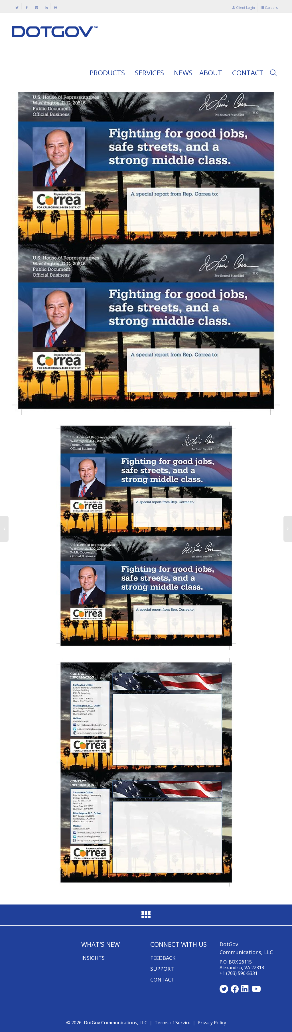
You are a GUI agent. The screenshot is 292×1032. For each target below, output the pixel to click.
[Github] (55, 7)
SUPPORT (162, 968)
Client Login (245, 7)
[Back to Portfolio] (146, 916)
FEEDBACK (162, 957)
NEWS (183, 72)
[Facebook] (26, 7)
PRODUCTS (108, 72)
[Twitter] (17, 7)
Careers (271, 7)
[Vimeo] (36, 7)
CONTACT (247, 72)
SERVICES (150, 72)
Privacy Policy (212, 1022)
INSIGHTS (93, 957)
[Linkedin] (46, 7)
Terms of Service (172, 1022)
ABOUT (211, 72)
